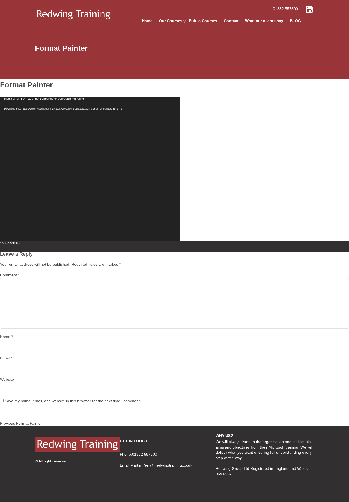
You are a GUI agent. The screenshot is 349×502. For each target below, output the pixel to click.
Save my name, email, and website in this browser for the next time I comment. (73, 401)
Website (7, 379)
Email (6, 358)
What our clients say (264, 21)
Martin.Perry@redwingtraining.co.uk (161, 465)
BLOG (295, 21)
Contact (231, 21)
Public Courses (203, 21)
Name (6, 336)
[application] (90, 169)
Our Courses (170, 21)
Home (147, 21)
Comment (9, 275)
